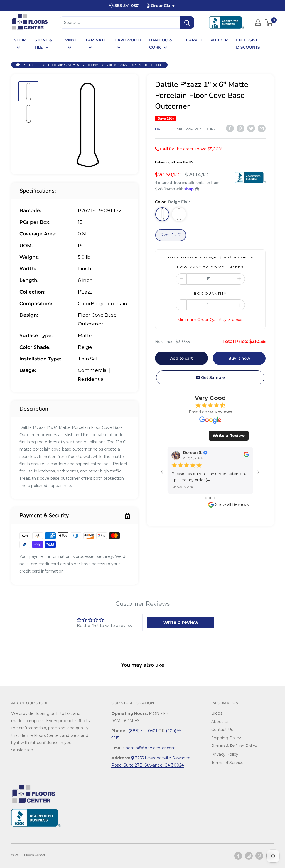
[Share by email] (262, 128)
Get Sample (212, 377)
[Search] (187, 22)
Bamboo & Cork (160, 44)
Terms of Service (227, 762)
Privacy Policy (224, 754)
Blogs (216, 713)
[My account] (258, 22)
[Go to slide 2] (206, 498)
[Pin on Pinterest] (240, 128)
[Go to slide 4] (214, 498)
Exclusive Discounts (248, 44)
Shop (20, 40)
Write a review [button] (180, 622)
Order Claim (163, 5)
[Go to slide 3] (210, 498)
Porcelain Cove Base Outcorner (73, 65)
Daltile (34, 65)
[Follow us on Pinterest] (259, 856)
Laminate (96, 40)
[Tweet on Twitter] (251, 128)
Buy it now (239, 358)
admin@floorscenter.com (150, 747)
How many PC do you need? (210, 267)
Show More (182, 486)
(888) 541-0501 (142, 730)
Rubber (219, 40)
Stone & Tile (43, 44)
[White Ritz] (179, 214)
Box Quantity (210, 293)
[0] (269, 22)
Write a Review (229, 435)
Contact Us (222, 729)
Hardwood (127, 40)
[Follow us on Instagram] (249, 856)
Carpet (194, 40)
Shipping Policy (226, 737)
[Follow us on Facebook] (238, 856)
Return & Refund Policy (234, 745)
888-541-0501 (126, 5)
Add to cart (181, 358)
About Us (220, 721)
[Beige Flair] (162, 214)
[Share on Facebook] (230, 128)
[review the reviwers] (246, 455)
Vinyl (71, 40)
